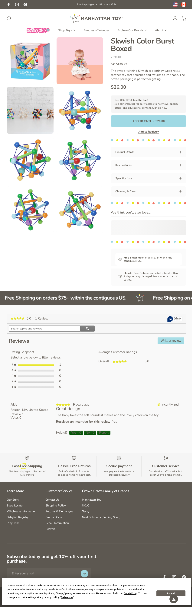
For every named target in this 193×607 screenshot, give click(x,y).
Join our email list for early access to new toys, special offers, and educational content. (143, 104)
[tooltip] (172, 319)
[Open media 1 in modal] (29, 60)
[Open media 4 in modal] (78, 108)
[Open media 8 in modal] (78, 205)
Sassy (85, 511)
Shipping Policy (55, 505)
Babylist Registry (18, 517)
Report (103, 432)
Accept (171, 593)
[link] (18, 318)
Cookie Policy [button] (130, 593)
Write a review (170, 341)
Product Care (53, 517)
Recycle (50, 529)
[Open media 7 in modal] (29, 205)
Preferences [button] (67, 597)
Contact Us (52, 500)
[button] (171, 599)
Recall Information (57, 523)
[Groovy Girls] (38, 30)
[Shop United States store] (175, 4)
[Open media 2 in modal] (78, 60)
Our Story (13, 500)
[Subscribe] (84, 573)
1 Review (42, 318)
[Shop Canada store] (183, 4)
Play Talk (13, 523)
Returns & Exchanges (59, 511)
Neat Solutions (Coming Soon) (101, 517)
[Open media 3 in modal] (29, 108)
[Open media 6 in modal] (78, 156)
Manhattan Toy (91, 500)
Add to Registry (146, 131)
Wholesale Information (21, 511)
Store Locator (15, 505)
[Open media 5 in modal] (29, 156)
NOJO (86, 505)
